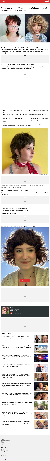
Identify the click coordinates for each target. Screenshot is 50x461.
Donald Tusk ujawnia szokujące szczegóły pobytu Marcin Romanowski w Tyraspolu (17, 403)
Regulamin (3, 443)
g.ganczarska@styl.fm (17, 313)
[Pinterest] (5, 455)
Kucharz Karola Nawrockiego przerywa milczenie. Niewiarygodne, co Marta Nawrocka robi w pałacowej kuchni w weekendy (16, 375)
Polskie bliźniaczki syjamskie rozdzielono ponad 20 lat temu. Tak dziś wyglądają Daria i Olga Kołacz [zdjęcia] (16, 346)
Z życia (15, 4)
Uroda (6, 4)
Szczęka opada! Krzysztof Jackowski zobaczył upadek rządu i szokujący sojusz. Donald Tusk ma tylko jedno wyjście (16, 385)
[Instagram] (3, 455)
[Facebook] (1, 455)
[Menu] (48, 1)
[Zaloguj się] (46, 1)
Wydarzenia (24, 4)
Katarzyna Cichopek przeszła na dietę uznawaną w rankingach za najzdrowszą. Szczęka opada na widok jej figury (17, 413)
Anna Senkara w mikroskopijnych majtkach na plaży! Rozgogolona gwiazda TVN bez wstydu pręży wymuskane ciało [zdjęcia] (17, 423)
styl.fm (2, 449)
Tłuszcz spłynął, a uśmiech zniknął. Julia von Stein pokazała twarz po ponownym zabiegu (15, 337)
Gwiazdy (2, 4)
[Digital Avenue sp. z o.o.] (7, 459)
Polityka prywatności (5, 444)
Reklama (2, 441)
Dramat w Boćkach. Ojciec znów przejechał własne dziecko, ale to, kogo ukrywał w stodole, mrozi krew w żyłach (16, 357)
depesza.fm (3, 451)
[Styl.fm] (3, 1)
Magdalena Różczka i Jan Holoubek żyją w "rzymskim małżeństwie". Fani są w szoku (16, 365)
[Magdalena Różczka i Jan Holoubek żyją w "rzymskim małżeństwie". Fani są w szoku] (41, 368)
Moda (19, 4)
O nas (2, 439)
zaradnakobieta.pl (4, 450)
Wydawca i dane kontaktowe (6, 440)
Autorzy (2, 442)
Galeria (25, 280)
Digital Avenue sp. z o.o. (29, 315)
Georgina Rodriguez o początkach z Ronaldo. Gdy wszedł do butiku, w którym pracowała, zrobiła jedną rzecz (17, 393)
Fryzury (11, 4)
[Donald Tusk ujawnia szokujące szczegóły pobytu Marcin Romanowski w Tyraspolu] (41, 405)
